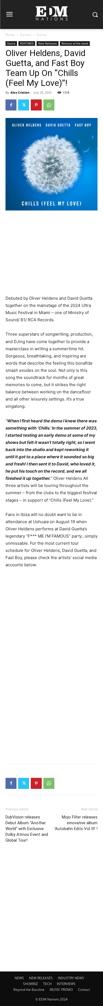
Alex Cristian (19, 92)
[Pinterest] (36, 104)
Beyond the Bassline (28, 989)
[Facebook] (10, 104)
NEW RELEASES (41, 978)
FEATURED (27, 43)
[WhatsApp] (48, 104)
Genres (25, 34)
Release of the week (75, 43)
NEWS (19, 978)
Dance (41, 34)
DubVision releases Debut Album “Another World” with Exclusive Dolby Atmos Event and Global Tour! (26, 829)
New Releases (47, 43)
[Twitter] (23, 104)
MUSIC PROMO (61, 989)
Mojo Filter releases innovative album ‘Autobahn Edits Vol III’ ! (76, 823)
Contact (84, 989)
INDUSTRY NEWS (71, 978)
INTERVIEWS (66, 983)
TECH (47, 983)
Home (10, 34)
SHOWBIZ (30, 983)
